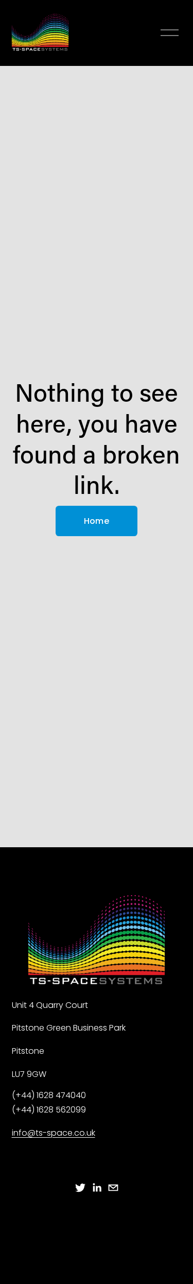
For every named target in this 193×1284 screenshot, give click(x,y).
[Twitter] (80, 1188)
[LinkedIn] (97, 1188)
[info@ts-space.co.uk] (113, 1188)
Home (96, 521)
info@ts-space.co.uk (53, 1133)
